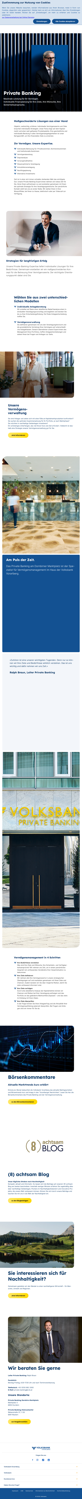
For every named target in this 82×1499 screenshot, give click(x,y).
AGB (22, 1491)
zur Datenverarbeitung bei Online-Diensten (18, 17)
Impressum (15, 1491)
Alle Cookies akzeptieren (65, 21)
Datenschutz (29, 1491)
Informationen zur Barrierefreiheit (45, 1491)
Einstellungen (41, 21)
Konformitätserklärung (63, 1491)
